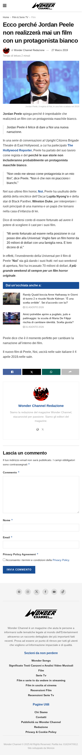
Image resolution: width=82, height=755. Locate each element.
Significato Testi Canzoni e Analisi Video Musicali (41, 665)
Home (6, 17)
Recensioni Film (41, 690)
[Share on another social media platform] (70, 372)
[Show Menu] (4, 5)
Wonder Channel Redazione (29, 50)
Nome (8, 520)
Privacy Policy (61, 560)
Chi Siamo (41, 712)
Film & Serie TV (20, 17)
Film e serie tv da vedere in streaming (41, 680)
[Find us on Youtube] (54, 592)
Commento (11, 472)
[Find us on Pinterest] (19, 592)
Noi (40, 191)
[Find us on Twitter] (37, 592)
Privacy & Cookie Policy (41, 731)
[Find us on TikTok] (63, 592)
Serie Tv (41, 675)
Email (8, 537)
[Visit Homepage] (44, 5)
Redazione (41, 727)
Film (33, 17)
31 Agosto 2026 (34, 307)
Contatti (41, 717)
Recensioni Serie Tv (41, 695)
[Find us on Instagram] (28, 592)
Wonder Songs (41, 660)
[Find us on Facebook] (45, 592)
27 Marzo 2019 (59, 50)
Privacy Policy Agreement (21, 554)
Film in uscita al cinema (41, 685)
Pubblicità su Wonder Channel (41, 722)
